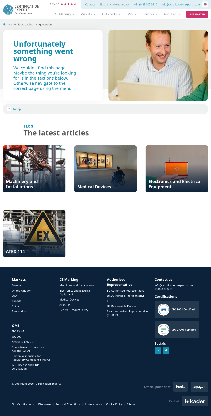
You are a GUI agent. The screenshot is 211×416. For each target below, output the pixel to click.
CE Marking (63, 14)
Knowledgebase (120, 4)
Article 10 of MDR (22, 342)
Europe (16, 285)
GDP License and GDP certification (25, 367)
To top (17, 109)
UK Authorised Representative (126, 296)
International (20, 311)
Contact (90, 4)
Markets (86, 14)
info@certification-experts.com (181, 4)
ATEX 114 (65, 304)
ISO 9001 (17, 337)
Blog (102, 4)
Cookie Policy (114, 404)
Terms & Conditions (68, 404)
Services (148, 14)
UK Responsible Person (121, 306)
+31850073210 (163, 289)
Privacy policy (93, 404)
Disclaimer (44, 404)
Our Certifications (23, 404)
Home (7, 24)
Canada (16, 301)
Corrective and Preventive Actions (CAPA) (28, 349)
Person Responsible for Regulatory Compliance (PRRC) (31, 358)
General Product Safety (74, 310)
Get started (197, 14)
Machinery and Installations (77, 285)
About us (170, 14)
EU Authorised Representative (125, 290)
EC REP (111, 301)
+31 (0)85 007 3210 (145, 4)
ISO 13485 (18, 331)
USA (14, 296)
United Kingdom (22, 290)
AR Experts (109, 14)
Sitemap (132, 404)
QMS (129, 14)
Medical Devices (69, 299)
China (15, 306)
